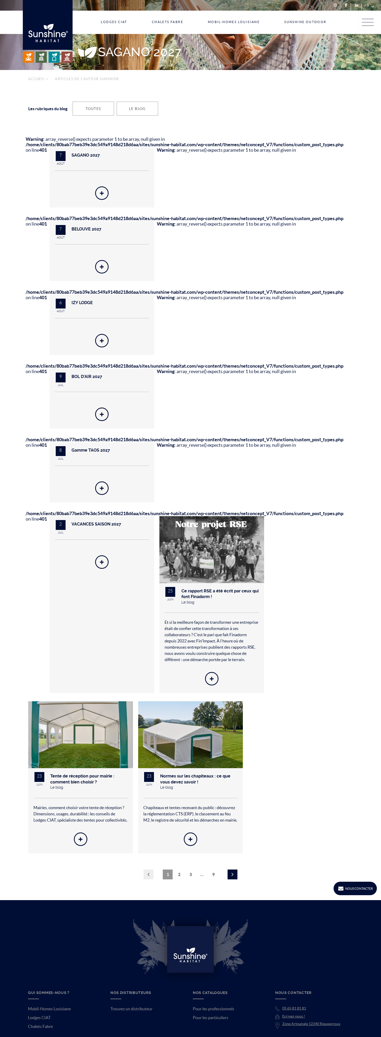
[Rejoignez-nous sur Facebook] (346, 5)
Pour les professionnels (213, 1015)
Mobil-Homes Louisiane (49, 1015)
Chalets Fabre (40, 1033)
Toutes (93, 109)
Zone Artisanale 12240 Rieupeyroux (311, 1031)
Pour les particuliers (210, 1024)
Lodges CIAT (39, 1024)
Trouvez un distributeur (131, 1015)
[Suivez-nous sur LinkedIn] (356, 5)
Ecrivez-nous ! (293, 1023)
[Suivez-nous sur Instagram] (335, 5)
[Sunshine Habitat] (48, 31)
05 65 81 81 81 (294, 1015)
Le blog (137, 109)
